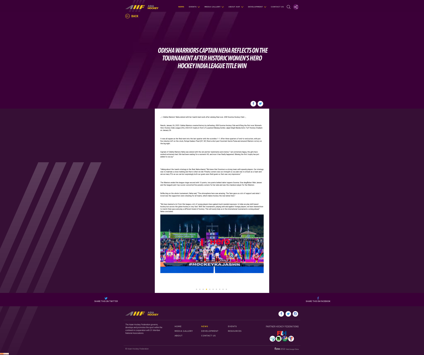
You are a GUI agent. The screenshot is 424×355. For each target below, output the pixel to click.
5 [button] (209, 289)
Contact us (277, 7)
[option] (212, 244)
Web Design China (292, 349)
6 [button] (213, 289)
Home (178, 326)
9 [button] (223, 289)
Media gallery (212, 7)
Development (255, 7)
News (181, 7)
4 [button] (206, 289)
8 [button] (219, 289)
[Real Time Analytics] (4, 354)
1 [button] (196, 289)
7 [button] (216, 289)
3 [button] (203, 289)
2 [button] (199, 289)
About (178, 335)
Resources (235, 331)
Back (134, 16)
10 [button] (226, 289)
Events (193, 7)
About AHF (234, 7)
